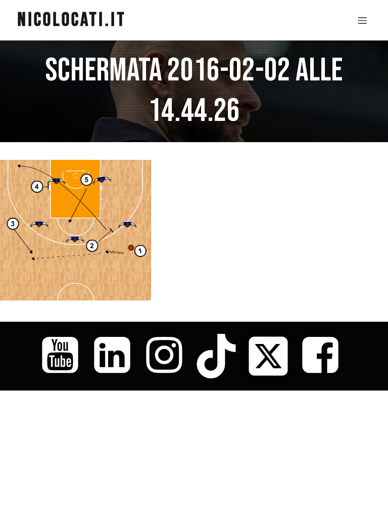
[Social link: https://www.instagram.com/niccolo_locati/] (168, 356)
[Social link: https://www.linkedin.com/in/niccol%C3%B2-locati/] (116, 356)
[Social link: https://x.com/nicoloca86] (272, 356)
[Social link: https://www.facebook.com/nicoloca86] (324, 356)
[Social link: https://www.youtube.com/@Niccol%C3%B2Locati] (64, 356)
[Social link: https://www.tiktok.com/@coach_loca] (220, 356)
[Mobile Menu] (362, 20)
